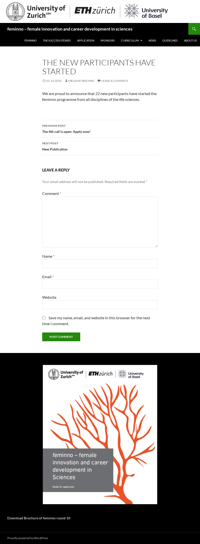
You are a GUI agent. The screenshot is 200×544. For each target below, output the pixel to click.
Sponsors (107, 40)
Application (85, 40)
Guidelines (170, 40)
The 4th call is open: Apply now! (66, 129)
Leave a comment (114, 81)
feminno (30, 40)
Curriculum (130, 40)
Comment (51, 193)
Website (49, 297)
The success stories (57, 40)
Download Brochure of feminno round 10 (38, 518)
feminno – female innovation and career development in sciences (69, 29)
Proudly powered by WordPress (27, 538)
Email (48, 276)
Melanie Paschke (81, 81)
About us (190, 40)
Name (48, 256)
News (152, 40)
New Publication (55, 146)
